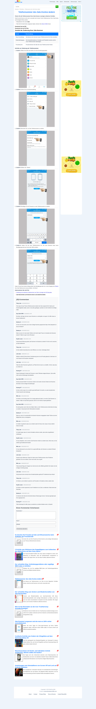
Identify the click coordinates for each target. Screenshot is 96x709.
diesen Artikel (45, 23)
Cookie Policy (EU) (62, 694)
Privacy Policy (42, 694)
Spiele (61, 1)
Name (18, 520)
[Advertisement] (71, 30)
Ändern (56, 286)
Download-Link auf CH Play (22, 28)
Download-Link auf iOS (20, 26)
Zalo (28, 21)
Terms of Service (52, 694)
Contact (35, 694)
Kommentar (19, 510)
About (30, 694)
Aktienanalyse (74, 1)
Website (18, 524)
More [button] (79, 1)
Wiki (57, 1)
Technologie (52, 1)
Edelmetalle (66, 1)
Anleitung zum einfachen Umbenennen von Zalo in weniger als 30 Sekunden (34, 292)
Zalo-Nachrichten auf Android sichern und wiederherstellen (31, 294)
